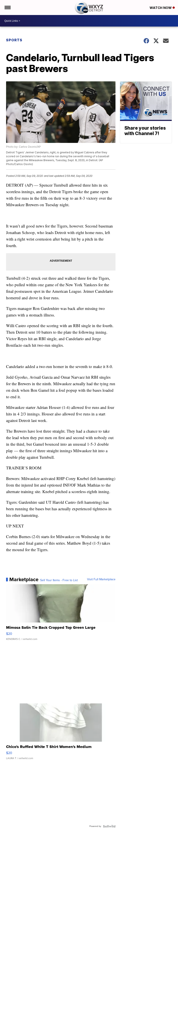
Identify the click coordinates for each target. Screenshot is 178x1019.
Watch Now (161, 8)
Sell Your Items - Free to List (59, 580)
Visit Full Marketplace (101, 579)
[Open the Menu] (7, 7)
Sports (14, 40)
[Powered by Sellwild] (109, 826)
